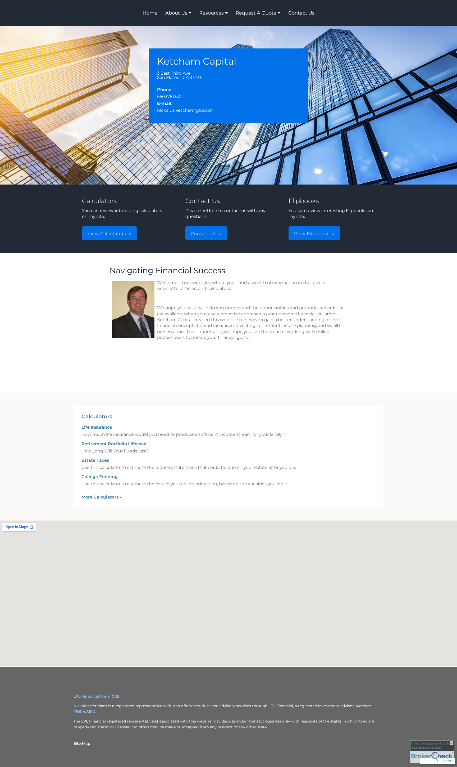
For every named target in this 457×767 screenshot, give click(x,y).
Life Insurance (96, 427)
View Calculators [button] (107, 233)
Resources (211, 13)
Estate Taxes (95, 460)
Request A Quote (256, 13)
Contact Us (301, 13)
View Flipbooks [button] (312, 233)
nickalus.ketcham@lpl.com (185, 110)
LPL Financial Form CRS (96, 696)
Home (150, 13)
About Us (176, 13)
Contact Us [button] (204, 233)
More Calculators (101, 497)
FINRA (79, 711)
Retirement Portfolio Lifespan (114, 443)
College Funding (99, 476)
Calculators (96, 416)
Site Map (82, 743)
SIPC (90, 711)
